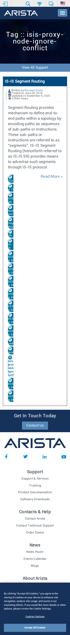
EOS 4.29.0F (13, 271)
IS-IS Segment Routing (25, 81)
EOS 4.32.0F (13, 308)
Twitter (25, 456)
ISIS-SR (11, 200)
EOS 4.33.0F (13, 333)
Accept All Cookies (35, 627)
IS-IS (10, 246)
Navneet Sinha (33, 90)
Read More (51, 176)
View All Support (35, 67)
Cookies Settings (35, 616)
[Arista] (21, 13)
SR (10, 235)
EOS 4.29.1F (13, 283)
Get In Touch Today (35, 416)
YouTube (63, 456)
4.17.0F (13, 189)
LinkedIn (44, 456)
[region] (35, 609)
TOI (10, 180)
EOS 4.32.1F (13, 321)
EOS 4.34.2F (13, 398)
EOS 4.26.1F (13, 259)
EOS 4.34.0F (13, 386)
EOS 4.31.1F (13, 296)
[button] (28, 3)
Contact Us (35, 425)
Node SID (11, 213)
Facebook (6, 456)
